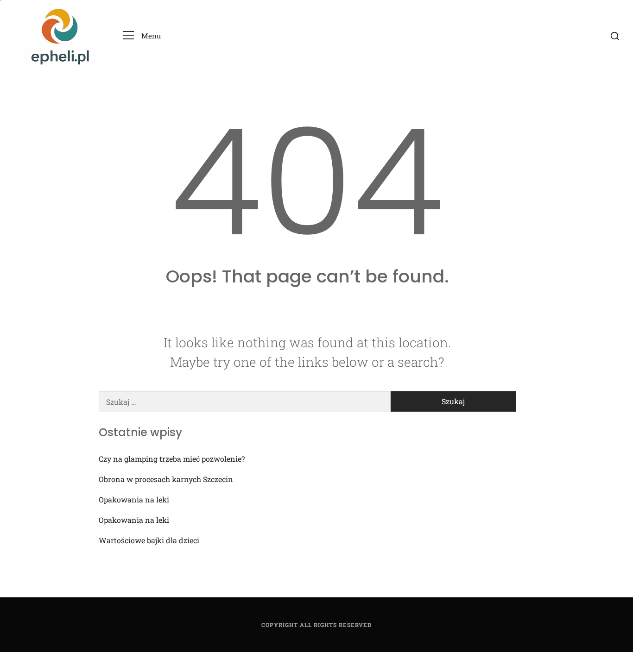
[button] (142, 36)
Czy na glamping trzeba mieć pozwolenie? (172, 459)
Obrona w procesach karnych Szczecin (166, 479)
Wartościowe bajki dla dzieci (149, 540)
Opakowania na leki (134, 499)
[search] (615, 35)
